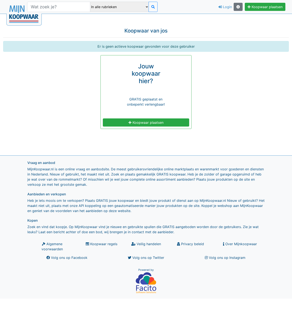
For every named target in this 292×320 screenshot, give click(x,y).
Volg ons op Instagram (226, 257)
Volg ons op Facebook (68, 257)
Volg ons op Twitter (147, 257)
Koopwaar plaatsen (267, 7)
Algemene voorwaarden (52, 246)
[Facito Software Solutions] (146, 282)
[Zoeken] (153, 7)
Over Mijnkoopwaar (240, 244)
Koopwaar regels (103, 244)
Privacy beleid (192, 244)
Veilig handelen (148, 244)
